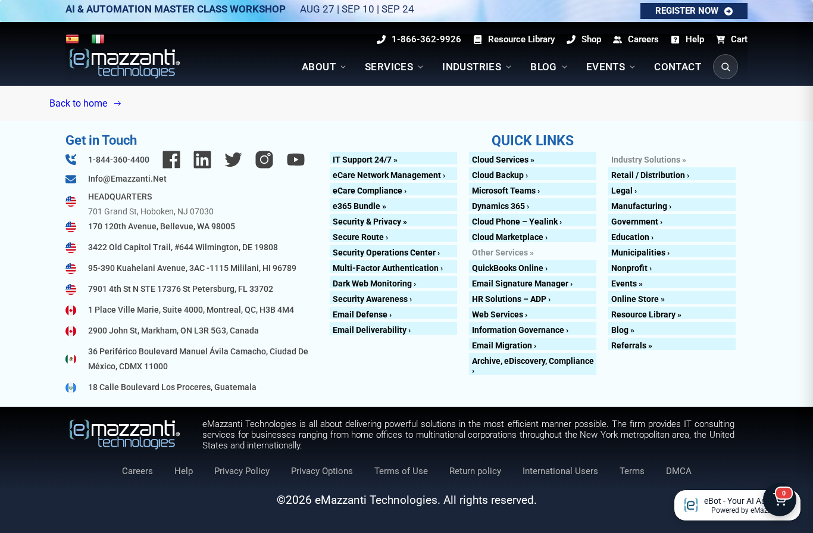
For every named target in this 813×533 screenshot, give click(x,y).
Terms (632, 471)
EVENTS (605, 67)
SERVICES (389, 67)
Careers (137, 471)
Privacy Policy (242, 471)
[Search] (725, 66)
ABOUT (319, 67)
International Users (560, 471)
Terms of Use (401, 471)
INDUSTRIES (471, 67)
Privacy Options (322, 471)
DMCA (679, 471)
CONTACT (677, 67)
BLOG (543, 67)
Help (183, 471)
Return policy (475, 471)
